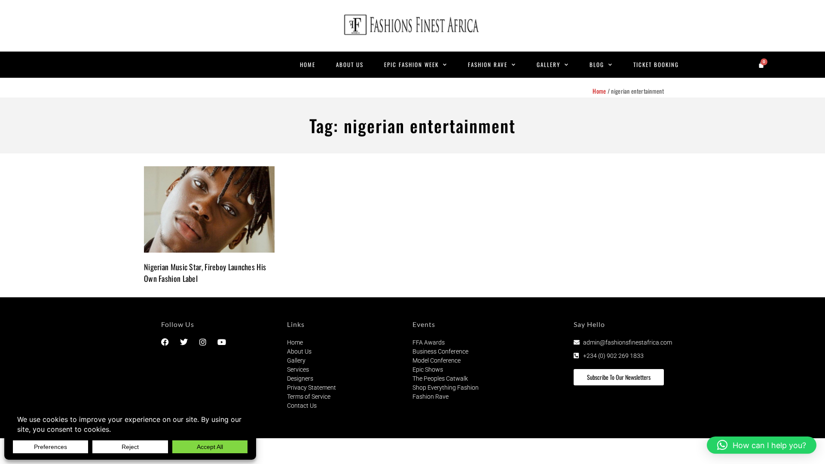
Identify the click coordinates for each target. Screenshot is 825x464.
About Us (350, 64)
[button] (761, 445)
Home (307, 64)
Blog (597, 64)
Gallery (548, 64)
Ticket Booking (656, 64)
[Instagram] (203, 342)
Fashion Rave (487, 64)
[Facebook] (165, 342)
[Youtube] (222, 342)
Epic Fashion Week (411, 64)
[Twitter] (184, 342)
